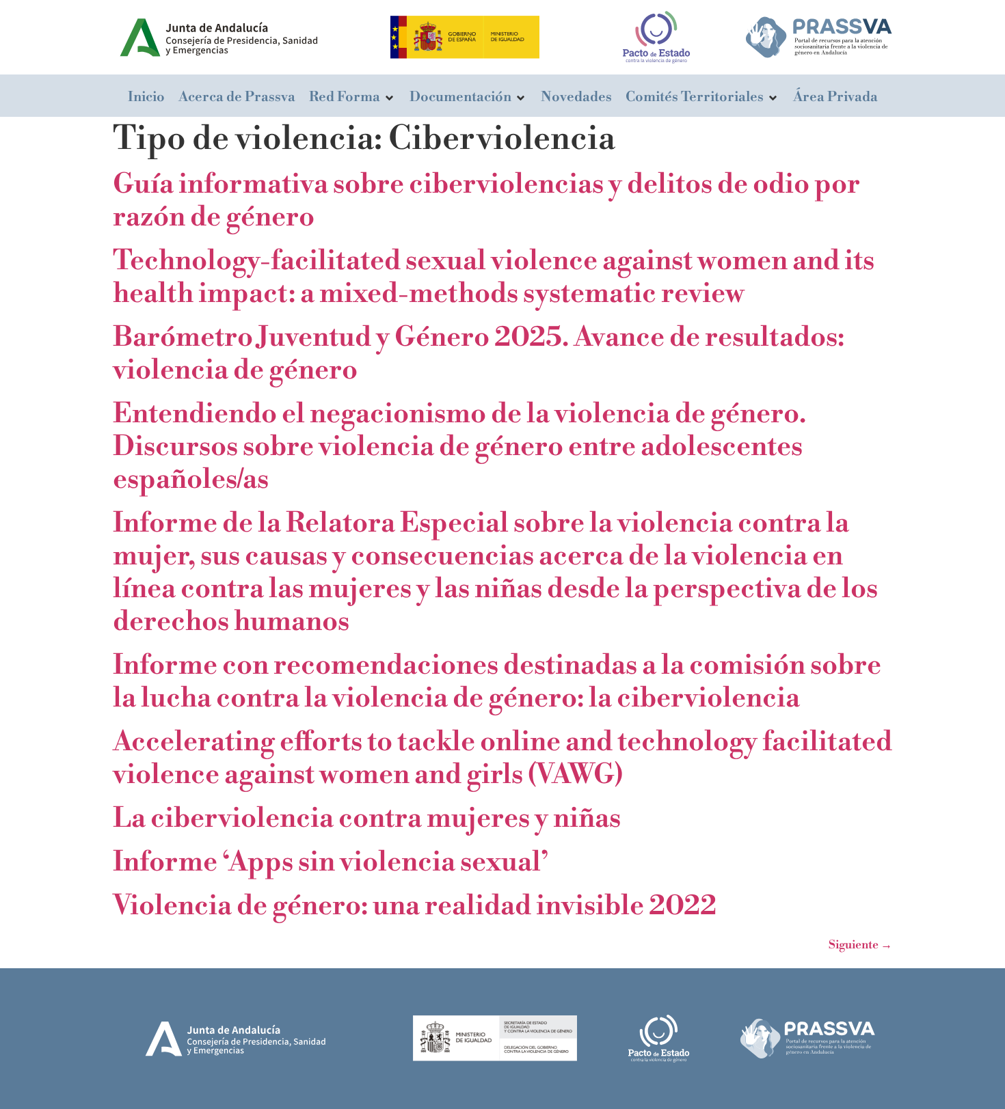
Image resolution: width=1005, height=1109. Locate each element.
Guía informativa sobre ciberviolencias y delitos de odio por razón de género (486, 200)
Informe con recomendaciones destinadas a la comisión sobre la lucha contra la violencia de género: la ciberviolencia (497, 681)
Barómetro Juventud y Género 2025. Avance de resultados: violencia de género (478, 353)
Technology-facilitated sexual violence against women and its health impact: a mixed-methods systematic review (493, 277)
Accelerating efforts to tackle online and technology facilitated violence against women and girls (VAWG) (502, 758)
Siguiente (860, 945)
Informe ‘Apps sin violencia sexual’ (331, 862)
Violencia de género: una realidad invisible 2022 (414, 906)
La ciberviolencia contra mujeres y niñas (367, 819)
